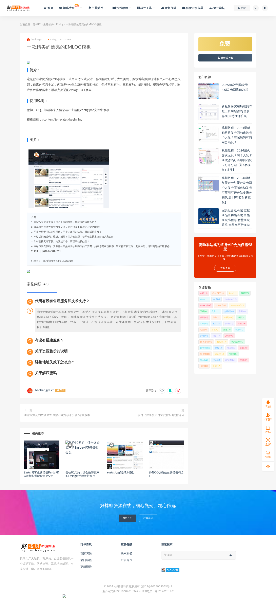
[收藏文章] (162, 391)
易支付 (221, 342)
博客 (241, 318)
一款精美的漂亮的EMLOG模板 (57, 261)
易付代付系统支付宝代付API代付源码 (161, 415)
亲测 (242, 311)
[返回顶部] (268, 466)
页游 (216, 366)
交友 (215, 311)
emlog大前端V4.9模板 (120, 472)
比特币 (205, 348)
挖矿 (216, 336)
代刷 (204, 318)
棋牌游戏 (237, 342)
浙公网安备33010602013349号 (121, 591)
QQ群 (268, 419)
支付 (229, 336)
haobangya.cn (45, 390)
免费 (228, 318)
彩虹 (203, 330)
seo (216, 299)
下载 (203, 311)
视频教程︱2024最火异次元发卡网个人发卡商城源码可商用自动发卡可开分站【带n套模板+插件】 (237, 160)
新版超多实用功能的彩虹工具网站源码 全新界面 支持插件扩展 (237, 111)
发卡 (216, 324)
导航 (241, 324)
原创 (204, 324)
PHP (245, 293)
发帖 (268, 432)
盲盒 (244, 348)
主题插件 (48, 24)
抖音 (204, 336)
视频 (244, 360)
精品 (204, 360)
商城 (229, 324)
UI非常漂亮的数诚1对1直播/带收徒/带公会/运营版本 (57, 415)
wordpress (237, 305)
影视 (215, 330)
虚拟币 (230, 360)
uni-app (205, 305)
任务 (216, 318)
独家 (231, 348)
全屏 (268, 444)
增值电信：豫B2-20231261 (158, 591)
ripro (204, 299)
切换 (268, 457)
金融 (204, 366)
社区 (233, 354)
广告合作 (126, 560)
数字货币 (206, 342)
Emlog (59, 24)
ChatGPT (218, 293)
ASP (204, 293)
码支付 (219, 354)
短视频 (205, 354)
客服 (268, 407)
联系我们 (148, 518)
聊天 (216, 360)
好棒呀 (37, 24)
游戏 (218, 348)
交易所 (229, 311)
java (232, 293)
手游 (239, 330)
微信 (227, 330)
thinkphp (231, 299)
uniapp (221, 305)
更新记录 (86, 567)
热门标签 (86, 560)
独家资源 (86, 553)
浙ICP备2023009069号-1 (156, 586)
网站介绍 (127, 518)
